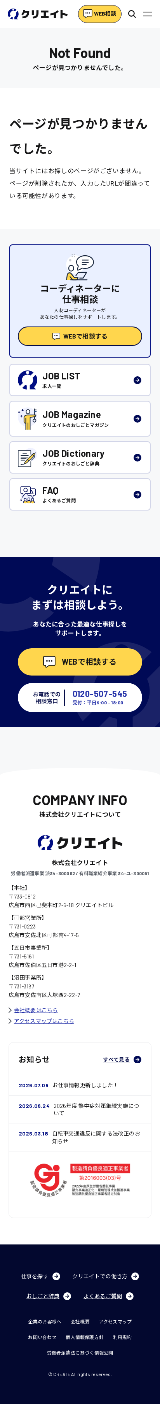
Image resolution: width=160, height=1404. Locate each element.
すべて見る (116, 1059)
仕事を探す (35, 1276)
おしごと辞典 (42, 1296)
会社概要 (80, 1321)
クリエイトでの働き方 (99, 1276)
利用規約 (122, 1337)
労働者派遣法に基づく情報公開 (80, 1352)
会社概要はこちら (36, 1010)
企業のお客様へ (44, 1321)
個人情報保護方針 (85, 1337)
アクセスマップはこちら (44, 1021)
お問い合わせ (42, 1337)
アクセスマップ (115, 1321)
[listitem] (80, 380)
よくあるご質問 (102, 1296)
